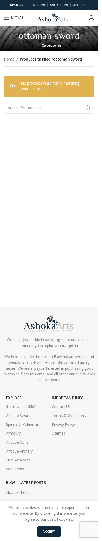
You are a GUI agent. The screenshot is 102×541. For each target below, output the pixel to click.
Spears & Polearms (22, 424)
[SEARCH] (88, 108)
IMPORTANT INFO (68, 397)
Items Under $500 (21, 406)
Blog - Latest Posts (26, 482)
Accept (49, 531)
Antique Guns (17, 442)
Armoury (13, 433)
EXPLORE (14, 397)
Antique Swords (19, 415)
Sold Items (15, 468)
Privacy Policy (63, 424)
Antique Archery (19, 451)
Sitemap (59, 433)
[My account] (91, 18)
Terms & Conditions (69, 415)
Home (9, 59)
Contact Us (61, 406)
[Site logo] (53, 17)
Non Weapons (18, 460)
